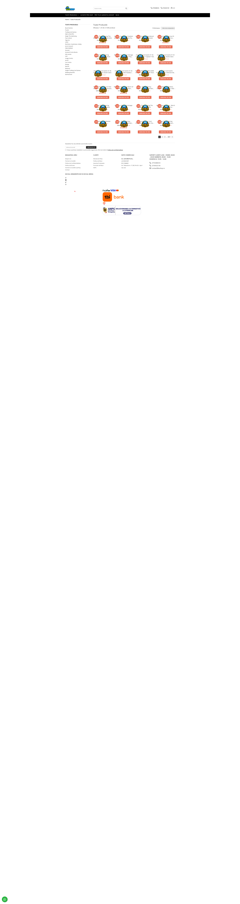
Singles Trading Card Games (73, 70)
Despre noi (68, 159)
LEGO (66, 42)
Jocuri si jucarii (69, 46)
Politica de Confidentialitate (115, 150)
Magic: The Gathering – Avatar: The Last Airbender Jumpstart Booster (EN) (144, 87)
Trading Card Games (70, 32)
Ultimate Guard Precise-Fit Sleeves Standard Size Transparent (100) (166, 37)
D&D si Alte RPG (69, 34)
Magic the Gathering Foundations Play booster (102, 56)
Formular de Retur (98, 165)
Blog (117, 15)
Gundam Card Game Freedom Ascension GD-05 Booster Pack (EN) (123, 37)
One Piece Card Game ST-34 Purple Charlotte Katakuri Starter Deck (123, 71)
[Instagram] (65, 184)
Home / (67, 19)
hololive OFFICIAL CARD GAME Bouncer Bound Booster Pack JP (144, 71)
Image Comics (69, 58)
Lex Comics (68, 62)
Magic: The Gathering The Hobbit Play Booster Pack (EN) (102, 37)
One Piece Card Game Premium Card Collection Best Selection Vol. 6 (165, 71)
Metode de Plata (97, 159)
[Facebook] (65, 178)
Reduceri (67, 68)
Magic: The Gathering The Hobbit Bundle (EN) (144, 106)
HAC (66, 56)
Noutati (67, 50)
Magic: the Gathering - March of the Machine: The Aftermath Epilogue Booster (165, 106)
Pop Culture (68, 38)
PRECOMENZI (69, 48)
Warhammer (68, 74)
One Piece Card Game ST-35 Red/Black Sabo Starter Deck (102, 71)
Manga (67, 64)
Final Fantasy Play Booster (102, 121)
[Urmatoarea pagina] (172, 137)
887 (169, 137)
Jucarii (66, 60)
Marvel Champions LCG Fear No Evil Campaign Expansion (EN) (102, 87)
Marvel (67, 66)
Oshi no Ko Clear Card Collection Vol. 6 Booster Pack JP (144, 122)
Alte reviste (68, 54)
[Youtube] (65, 180)
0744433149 (156, 166)
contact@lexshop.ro (158, 168)
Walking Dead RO (70, 72)
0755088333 (156, 163)
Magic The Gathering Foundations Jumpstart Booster (166, 122)
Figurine (67, 40)
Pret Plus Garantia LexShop (104, 15)
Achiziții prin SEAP (86, 15)
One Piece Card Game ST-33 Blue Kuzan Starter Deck (165, 56)
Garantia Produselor (99, 163)
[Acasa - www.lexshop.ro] (74, 8)
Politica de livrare (70, 165)
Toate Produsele (71, 15)
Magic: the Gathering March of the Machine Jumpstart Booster (123, 87)
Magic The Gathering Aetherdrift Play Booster (102, 106)
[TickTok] (65, 182)
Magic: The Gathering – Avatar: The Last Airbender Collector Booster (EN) (123, 122)
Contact (67, 170)
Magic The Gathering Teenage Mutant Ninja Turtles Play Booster (123, 56)
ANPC (94, 167)
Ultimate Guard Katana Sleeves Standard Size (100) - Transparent (166, 87)
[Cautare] (126, 8)
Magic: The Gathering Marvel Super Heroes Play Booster (145, 37)
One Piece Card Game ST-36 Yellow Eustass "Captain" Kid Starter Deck (145, 56)
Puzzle (67, 30)
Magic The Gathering (71, 36)
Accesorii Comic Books (71, 52)
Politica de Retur (97, 161)
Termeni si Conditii (70, 161)
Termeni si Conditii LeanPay (73, 167)
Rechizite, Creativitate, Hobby (73, 44)
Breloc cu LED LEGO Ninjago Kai (123, 106)
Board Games (69, 28)
